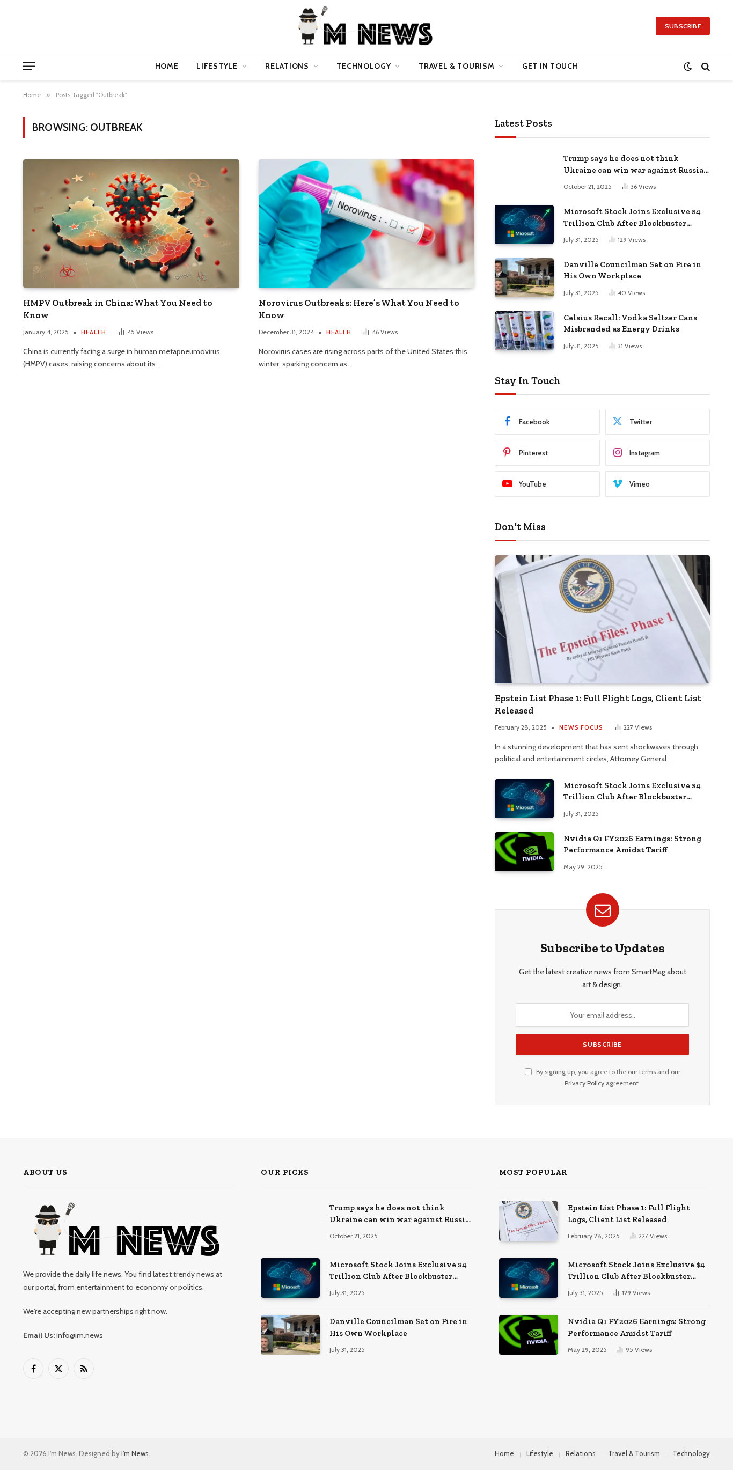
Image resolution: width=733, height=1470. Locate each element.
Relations (287, 66)
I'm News (135, 1453)
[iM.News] (366, 26)
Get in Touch (550, 66)
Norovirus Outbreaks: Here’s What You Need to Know (359, 308)
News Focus (581, 727)
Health (94, 332)
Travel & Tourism (456, 66)
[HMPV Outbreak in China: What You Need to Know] (131, 223)
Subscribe (683, 26)
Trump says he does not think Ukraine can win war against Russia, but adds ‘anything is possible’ (634, 164)
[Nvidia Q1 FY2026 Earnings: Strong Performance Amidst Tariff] (524, 851)
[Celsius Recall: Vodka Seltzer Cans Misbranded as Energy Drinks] (524, 330)
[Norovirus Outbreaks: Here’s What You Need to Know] (367, 223)
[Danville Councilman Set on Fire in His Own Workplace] (524, 277)
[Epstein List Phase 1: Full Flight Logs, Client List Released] (602, 619)
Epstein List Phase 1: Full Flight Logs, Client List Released (598, 704)
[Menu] (29, 66)
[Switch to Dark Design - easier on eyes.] (687, 66)
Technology (363, 66)
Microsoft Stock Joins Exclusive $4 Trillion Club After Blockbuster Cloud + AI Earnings (632, 218)
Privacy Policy (584, 1083)
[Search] (704, 66)
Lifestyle (216, 66)
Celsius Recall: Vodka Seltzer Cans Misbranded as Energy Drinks (630, 323)
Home (167, 66)
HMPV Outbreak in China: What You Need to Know (117, 308)
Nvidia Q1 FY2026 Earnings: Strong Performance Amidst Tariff (632, 844)
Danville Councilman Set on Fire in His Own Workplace (632, 270)
